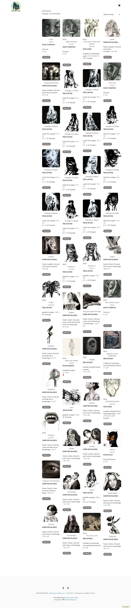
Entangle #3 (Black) (91, 133)
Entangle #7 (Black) (91, 220)
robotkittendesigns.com (71, 599)
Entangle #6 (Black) (51, 213)
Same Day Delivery (71, 361)
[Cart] (119, 5)
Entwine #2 (71, 267)
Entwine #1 (92, 266)
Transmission (71, 492)
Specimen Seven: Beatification (112, 355)
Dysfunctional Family (51, 83)
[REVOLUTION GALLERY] (16, 10)
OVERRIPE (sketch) (112, 401)
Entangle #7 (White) (71, 221)
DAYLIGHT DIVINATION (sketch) (91, 43)
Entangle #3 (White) (71, 134)
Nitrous (112, 450)
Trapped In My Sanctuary (51, 481)
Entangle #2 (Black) (51, 126)
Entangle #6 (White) (112, 213)
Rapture (71, 312)
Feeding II (51, 435)
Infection (92, 403)
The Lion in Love (91, 536)
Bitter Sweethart (71, 42)
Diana (112, 39)
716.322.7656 (69, 593)
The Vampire (71, 535)
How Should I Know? (112, 302)
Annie (51, 39)
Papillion (92, 360)
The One (51, 524)
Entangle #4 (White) (112, 170)
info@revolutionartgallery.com (57, 593)
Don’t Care (112, 83)
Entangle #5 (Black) (91, 177)
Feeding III (51, 389)
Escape (51, 257)
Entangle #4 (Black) (51, 170)
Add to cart (46, 57)
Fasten (51, 302)
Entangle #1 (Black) (91, 90)
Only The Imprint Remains (92, 312)
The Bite (92, 446)
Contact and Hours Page (72, 597)
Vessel (92, 490)
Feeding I (51, 346)
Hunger (71, 448)
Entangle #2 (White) (112, 126)
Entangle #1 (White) (71, 91)
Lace (71, 407)
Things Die (112, 536)
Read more (67, 65)
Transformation (112, 493)
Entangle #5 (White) (71, 178)
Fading (112, 257)
